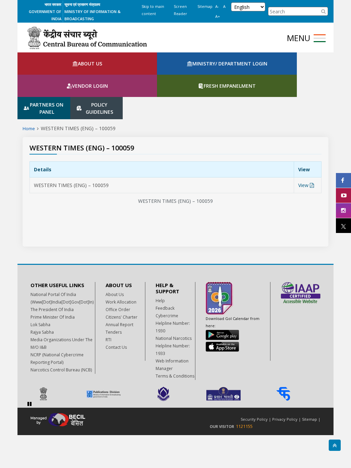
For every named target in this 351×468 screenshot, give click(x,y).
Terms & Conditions (175, 338)
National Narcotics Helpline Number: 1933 (174, 307)
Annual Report (119, 286)
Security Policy (254, 380)
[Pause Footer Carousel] (29, 365)
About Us (115, 256)
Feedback (165, 270)
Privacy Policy (285, 380)
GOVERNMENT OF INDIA (45, 15)
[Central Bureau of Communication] (87, 38)
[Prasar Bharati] (235, 355)
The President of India (52, 271)
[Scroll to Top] (335, 445)
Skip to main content (153, 10)
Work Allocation (121, 264)
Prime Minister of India (53, 279)
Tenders (114, 294)
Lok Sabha (40, 286)
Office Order (118, 271)
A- (217, 6)
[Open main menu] (320, 38)
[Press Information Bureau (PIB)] (55, 355)
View (304, 147)
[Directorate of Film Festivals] (175, 355)
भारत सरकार (53, 4)
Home (29, 90)
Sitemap (205, 6)
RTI (108, 301)
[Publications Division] (115, 355)
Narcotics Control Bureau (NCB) (61, 331)
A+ (217, 16)
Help (160, 262)
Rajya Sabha (42, 294)
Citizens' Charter (121, 279)
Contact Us (116, 309)
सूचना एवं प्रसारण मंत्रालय (82, 4)
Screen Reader (180, 10)
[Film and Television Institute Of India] (295, 355)
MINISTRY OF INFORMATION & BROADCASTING (92, 15)
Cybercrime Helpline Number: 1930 (173, 284)
